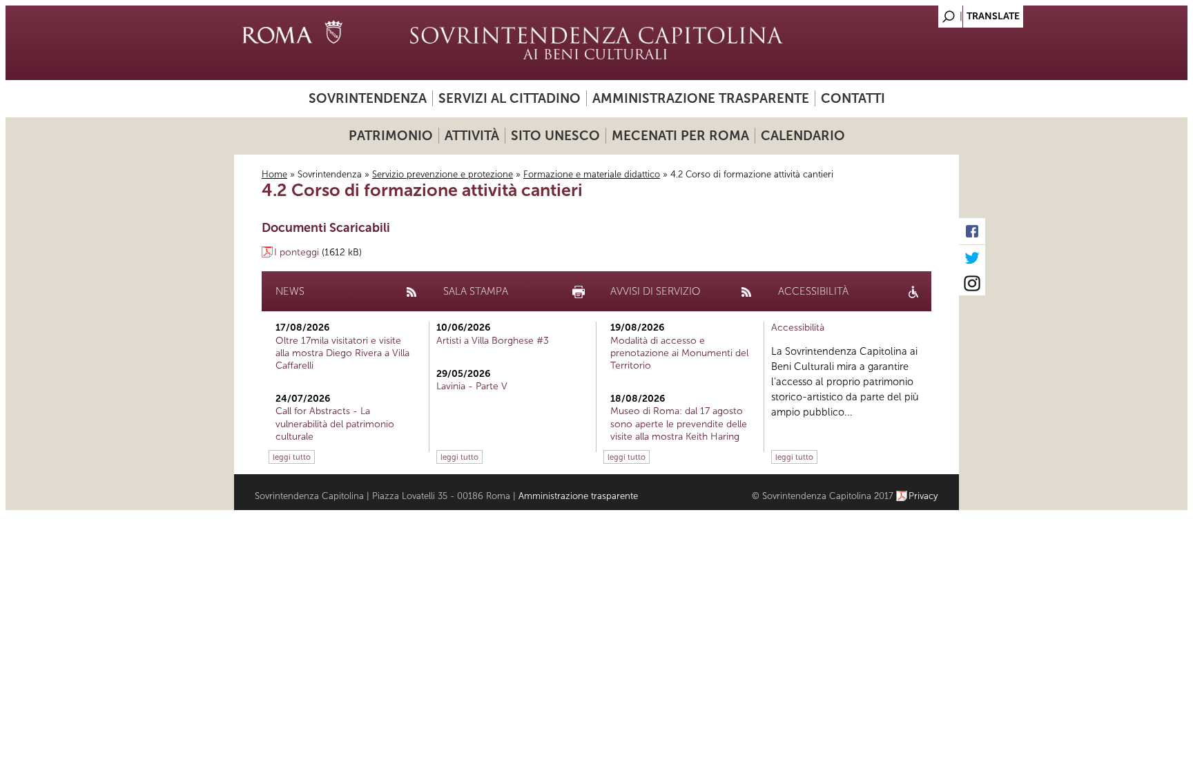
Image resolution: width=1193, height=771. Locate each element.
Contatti (853, 98)
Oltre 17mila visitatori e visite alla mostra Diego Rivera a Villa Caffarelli (342, 353)
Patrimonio (391, 136)
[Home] (596, 43)
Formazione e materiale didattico (591, 174)
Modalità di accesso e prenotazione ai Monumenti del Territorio (679, 353)
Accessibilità (797, 327)
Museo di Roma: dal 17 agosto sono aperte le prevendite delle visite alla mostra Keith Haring (678, 423)
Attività (472, 136)
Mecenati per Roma (680, 136)
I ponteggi (296, 252)
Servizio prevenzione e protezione (442, 174)
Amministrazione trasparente (700, 98)
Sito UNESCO (555, 136)
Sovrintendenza (368, 98)
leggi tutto (292, 457)
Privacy (923, 496)
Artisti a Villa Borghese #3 (492, 341)
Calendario (803, 136)
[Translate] (914, 13)
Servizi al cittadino (509, 98)
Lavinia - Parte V (471, 386)
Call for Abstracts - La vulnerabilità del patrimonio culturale (334, 423)
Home (274, 174)
